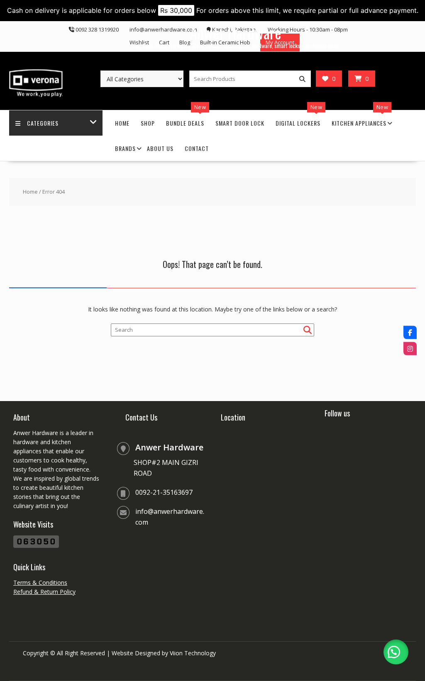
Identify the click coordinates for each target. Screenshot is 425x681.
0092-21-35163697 (164, 492)
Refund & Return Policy (44, 592)
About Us (160, 148)
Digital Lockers (298, 123)
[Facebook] (410, 332)
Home (122, 123)
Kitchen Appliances (359, 123)
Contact (197, 148)
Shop (148, 123)
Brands (125, 148)
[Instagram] (410, 348)
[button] (395, 652)
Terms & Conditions (40, 582)
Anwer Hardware (235, 32)
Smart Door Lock (239, 123)
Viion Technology (193, 653)
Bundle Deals (185, 123)
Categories (43, 123)
